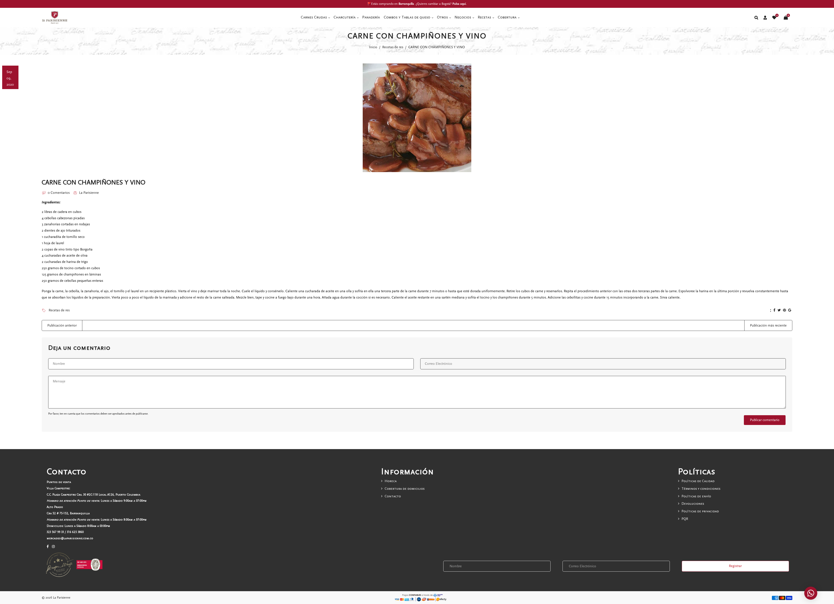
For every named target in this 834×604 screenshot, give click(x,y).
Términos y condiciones (701, 489)
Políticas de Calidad (698, 481)
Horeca (391, 481)
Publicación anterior (62, 325)
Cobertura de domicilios (405, 489)
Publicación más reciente (768, 325)
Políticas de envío (696, 496)
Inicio (373, 47)
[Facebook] (48, 547)
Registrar (735, 566)
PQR (685, 519)
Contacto (393, 496)
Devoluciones (693, 504)
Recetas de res (392, 47)
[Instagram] (53, 547)
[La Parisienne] (55, 17)
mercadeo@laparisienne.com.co (70, 538)
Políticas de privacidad (700, 511)
